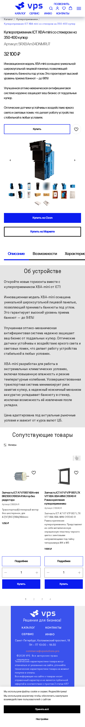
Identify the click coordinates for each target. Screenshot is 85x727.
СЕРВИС (34, 13)
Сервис (28, 634)
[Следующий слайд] (74, 160)
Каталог (28, 627)
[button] (51, 8)
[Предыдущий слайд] (10, 160)
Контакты (53, 627)
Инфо (50, 634)
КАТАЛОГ (20, 13)
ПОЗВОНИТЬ (61, 4)
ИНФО (48, 13)
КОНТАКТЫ (62, 13)
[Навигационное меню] (79, 8)
